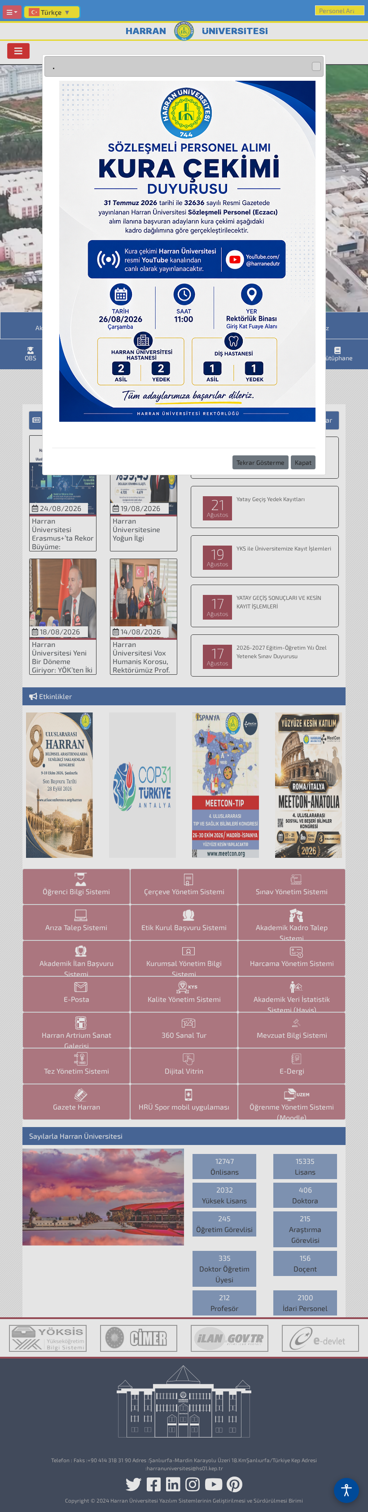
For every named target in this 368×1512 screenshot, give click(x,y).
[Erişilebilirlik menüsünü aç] (346, 1490)
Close (316, 66)
